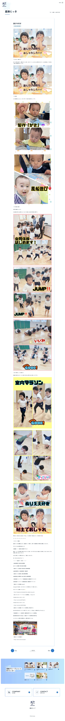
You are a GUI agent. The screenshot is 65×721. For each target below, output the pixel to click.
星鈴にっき (54, 12)
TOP (50, 12)
